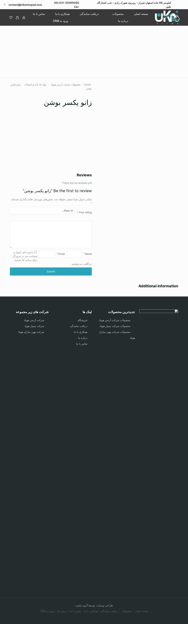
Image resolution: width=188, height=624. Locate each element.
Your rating (84, 212)
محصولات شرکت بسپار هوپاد (115, 326)
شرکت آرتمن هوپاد (34, 320)
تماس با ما (81, 343)
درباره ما (82, 337)
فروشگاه (82, 320)
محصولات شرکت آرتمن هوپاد (65, 84)
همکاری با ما (80, 331)
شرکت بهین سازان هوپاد (31, 331)
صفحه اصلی (141, 611)
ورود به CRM (47, 611)
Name (87, 253)
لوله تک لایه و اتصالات (35, 84)
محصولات (126, 611)
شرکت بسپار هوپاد (34, 326)
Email (60, 253)
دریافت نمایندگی (78, 326)
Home (87, 84)
